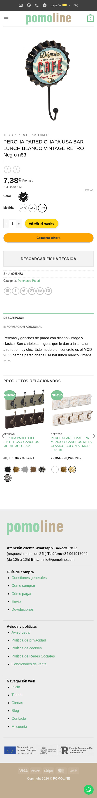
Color (7, 196)
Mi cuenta (19, 727)
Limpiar (89, 190)
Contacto (19, 718)
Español (56, 5)
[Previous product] (16, 169)
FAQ (76, 5)
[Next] (86, 80)
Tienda (17, 695)
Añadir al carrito (42, 223)
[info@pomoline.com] (21, 5)
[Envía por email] (32, 291)
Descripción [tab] (13, 318)
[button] (6, 18)
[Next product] (7, 169)
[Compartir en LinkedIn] (48, 291)
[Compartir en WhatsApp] (7, 291)
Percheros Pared (33, 135)
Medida (8, 207)
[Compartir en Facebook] (15, 291)
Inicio (8, 135)
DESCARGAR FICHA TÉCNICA (48, 259)
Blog (15, 711)
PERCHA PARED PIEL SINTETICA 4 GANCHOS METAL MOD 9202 (21, 442)
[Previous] (11, 80)
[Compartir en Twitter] (24, 291)
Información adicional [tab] (22, 327)
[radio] (23, 196)
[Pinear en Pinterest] (40, 291)
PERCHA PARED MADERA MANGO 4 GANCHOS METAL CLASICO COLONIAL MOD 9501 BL (72, 444)
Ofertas (17, 703)
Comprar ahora (48, 237)
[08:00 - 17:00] (29, 5)
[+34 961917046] (37, 5)
